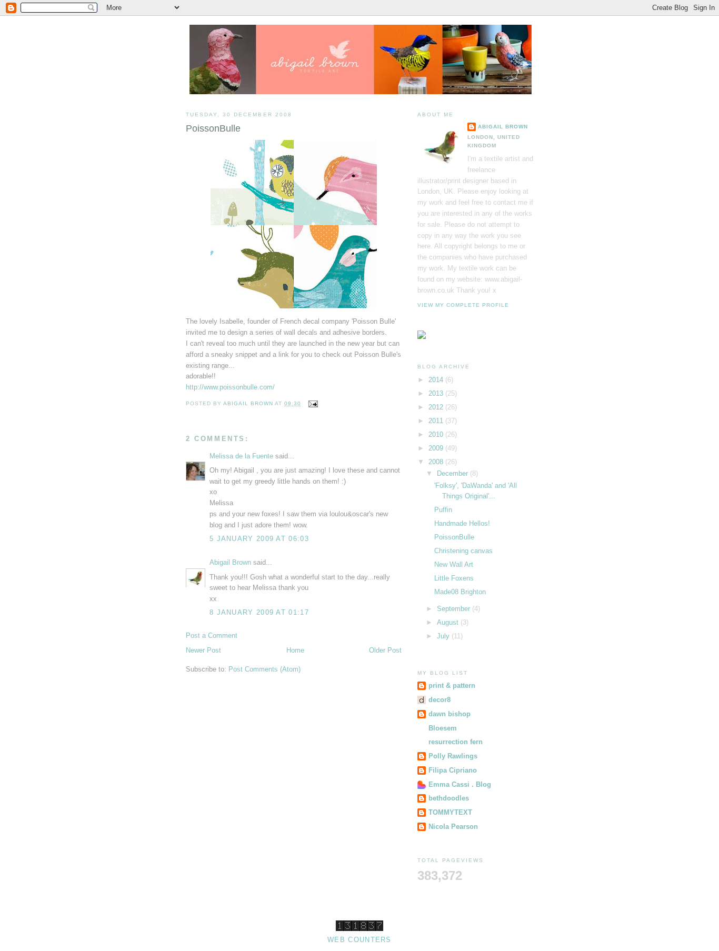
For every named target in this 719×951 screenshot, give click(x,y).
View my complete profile (463, 305)
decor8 (439, 700)
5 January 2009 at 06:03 (259, 539)
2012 (436, 407)
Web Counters (359, 940)
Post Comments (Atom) (264, 669)
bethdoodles (448, 798)
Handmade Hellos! (462, 523)
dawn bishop (449, 714)
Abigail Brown (230, 562)
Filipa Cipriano (452, 770)
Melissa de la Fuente (241, 456)
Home (295, 650)
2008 (436, 462)
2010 (436, 434)
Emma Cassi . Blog (459, 784)
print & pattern (451, 685)
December (453, 473)
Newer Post (203, 650)
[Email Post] (312, 403)
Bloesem (442, 728)
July (444, 636)
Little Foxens (454, 578)
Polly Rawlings (452, 756)
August (449, 622)
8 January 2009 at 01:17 (259, 612)
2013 (436, 393)
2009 (436, 448)
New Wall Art (453, 564)
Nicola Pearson (453, 826)
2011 (436, 421)
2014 (436, 380)
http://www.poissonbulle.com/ (230, 387)
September (454, 609)
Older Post (385, 650)
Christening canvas (463, 551)
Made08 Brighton (460, 592)
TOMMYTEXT (450, 812)
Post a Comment (211, 635)
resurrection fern (455, 742)
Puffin (443, 510)
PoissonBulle (454, 537)
